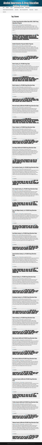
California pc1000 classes (15, 57)
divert (21, 58)
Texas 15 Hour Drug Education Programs (33, 38)
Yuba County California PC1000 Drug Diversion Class (24, 338)
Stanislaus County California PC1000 (32, 309)
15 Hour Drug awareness (21, 35)
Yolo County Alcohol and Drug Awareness (22, 369)
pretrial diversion (15, 37)
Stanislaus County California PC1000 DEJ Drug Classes (19, 310)
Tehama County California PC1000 (22, 434)
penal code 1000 (14, 59)
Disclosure (36, 9)
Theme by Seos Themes (31, 443)
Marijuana (7, 7)
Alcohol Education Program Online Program (22, 44)
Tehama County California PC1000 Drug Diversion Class (25, 422)
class (35, 35)
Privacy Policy (31, 9)
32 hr (31, 56)
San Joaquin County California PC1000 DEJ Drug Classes (22, 201)
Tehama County (29, 438)
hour (31, 36)
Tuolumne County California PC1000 (24, 392)
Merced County (33, 121)
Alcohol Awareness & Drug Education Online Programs (21, 4)
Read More (14, 32)
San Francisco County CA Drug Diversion (24, 179)
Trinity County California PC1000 (21, 414)
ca (30, 118)
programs (22, 37)
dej (16, 58)
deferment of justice (33, 57)
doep (15, 36)
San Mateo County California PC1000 (32, 245)
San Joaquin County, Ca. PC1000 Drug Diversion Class (25, 189)
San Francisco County (35, 183)
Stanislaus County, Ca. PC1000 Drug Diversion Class (24, 297)
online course (30, 58)
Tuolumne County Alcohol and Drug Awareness (23, 391)
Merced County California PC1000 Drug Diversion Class (25, 106)
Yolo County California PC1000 (19, 370)
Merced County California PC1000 (29, 117)
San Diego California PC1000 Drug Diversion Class (24, 147)
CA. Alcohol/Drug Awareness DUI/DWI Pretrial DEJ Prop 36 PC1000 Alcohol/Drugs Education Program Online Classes (25, 119)
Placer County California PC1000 (28, 139)
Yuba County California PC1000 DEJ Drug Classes (30, 350)
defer (29, 57)
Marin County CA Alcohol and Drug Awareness (23, 96)
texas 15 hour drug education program (24, 38)
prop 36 (18, 59)
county (25, 57)
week (31, 101)
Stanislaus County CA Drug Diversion (22, 309)
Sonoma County (25, 292)
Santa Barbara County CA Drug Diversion (24, 267)
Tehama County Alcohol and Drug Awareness (23, 433)
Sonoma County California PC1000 (29, 288)
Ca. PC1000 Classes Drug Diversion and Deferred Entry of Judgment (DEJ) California (22, 77)
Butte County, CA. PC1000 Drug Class (21, 64)
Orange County (34, 79)
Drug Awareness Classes (25, 36)
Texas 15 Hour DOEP (26, 37)
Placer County (18, 143)
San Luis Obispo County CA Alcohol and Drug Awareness (24, 223)
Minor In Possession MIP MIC (24, 9)
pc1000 (36, 58)
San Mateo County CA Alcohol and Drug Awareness (23, 244)
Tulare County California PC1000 (28, 329)
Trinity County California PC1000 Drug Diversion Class (25, 402)
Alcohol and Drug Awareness (20, 34)
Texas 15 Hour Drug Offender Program (30, 34)
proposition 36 (21, 59)
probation (19, 37)
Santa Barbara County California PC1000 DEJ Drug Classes (22, 268)
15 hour (13, 35)
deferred (37, 57)
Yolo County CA (30, 369)
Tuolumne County (14, 397)
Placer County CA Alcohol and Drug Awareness (23, 138)
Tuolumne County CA (32, 391)
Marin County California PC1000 (28, 97)
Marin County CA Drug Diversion (19, 97)
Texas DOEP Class (14, 39)
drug (21, 36)
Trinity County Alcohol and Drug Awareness (22, 413)
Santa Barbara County (35, 271)
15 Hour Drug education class (28, 35)
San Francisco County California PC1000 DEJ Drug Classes (22, 180)
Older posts (13, 440)
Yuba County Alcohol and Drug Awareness (22, 349)
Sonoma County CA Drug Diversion (19, 288)
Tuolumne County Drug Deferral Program (25, 393)
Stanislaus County (28, 313)
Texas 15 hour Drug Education (16, 38)
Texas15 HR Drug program (26, 39)
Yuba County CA (30, 349)
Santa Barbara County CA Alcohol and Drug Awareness (24, 266)
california (35, 56)
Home (3, 7)
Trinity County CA (31, 413)
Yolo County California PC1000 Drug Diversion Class (24, 358)
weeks (28, 59)
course (14, 36)
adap (33, 35)
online (35, 36)
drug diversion (26, 58)
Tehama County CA (31, 433)
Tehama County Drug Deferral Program (21, 435)
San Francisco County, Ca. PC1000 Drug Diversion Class (25, 167)
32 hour (28, 56)
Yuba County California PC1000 (19, 350)
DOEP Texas (18, 36)
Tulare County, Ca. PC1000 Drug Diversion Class (23, 317)
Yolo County (31, 374)
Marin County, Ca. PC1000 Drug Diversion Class (23, 85)
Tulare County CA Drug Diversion (19, 329)
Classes (38, 35)
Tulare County (29, 333)
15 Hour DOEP (16, 35)
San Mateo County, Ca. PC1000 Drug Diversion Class (24, 233)
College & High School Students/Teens (8, 9)
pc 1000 (34, 58)
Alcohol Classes (27, 7)
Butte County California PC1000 (28, 75)
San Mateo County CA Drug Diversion (22, 245)
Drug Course (16, 9)
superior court (25, 59)
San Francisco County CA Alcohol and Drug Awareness (24, 178)
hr (33, 36)
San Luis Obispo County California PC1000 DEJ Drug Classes (26, 224)
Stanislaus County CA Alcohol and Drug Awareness (23, 308)
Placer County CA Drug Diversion (19, 139)
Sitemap (11, 7)
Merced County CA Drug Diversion (19, 117)
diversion (19, 58)
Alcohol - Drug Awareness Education (26, 24)
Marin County (30, 100)
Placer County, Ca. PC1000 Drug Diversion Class (23, 127)
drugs (29, 36)
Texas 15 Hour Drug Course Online (32, 37)
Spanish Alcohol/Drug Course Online (19, 7)
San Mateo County (26, 249)
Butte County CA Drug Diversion (19, 75)
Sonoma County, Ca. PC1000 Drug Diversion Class (24, 277)
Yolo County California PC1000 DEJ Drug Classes (30, 370)
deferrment (14, 58)
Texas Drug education (19, 39)
